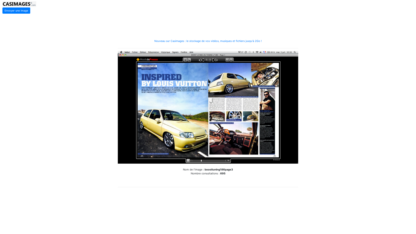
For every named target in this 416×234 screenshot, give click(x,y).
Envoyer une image (16, 10)
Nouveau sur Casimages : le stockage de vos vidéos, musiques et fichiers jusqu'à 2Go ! (208, 41)
